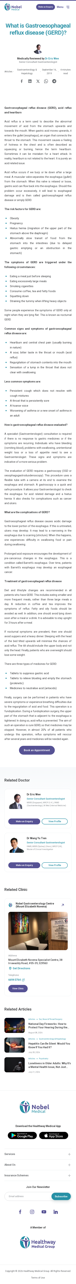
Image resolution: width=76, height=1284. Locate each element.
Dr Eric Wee (52, 58)
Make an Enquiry (45, 7)
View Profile (55, 821)
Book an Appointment (37, 750)
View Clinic (18, 988)
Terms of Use (38, 1277)
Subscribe (61, 1196)
